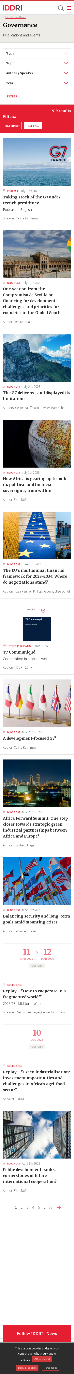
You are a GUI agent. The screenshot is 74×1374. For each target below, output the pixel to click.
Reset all (33, 126)
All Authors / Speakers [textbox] (22, 71)
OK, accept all (42, 1359)
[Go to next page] (59, 1207)
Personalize (50, 1367)
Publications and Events (15, 17)
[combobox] (37, 53)
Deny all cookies (27, 1367)
